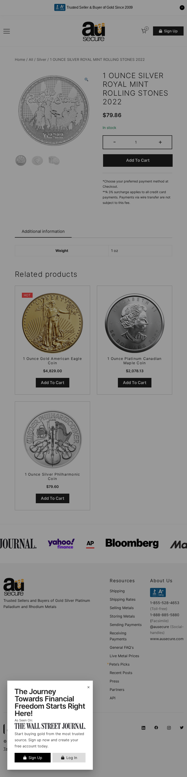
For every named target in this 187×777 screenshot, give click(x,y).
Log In (71, 757)
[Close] (88, 687)
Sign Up (35, 757)
